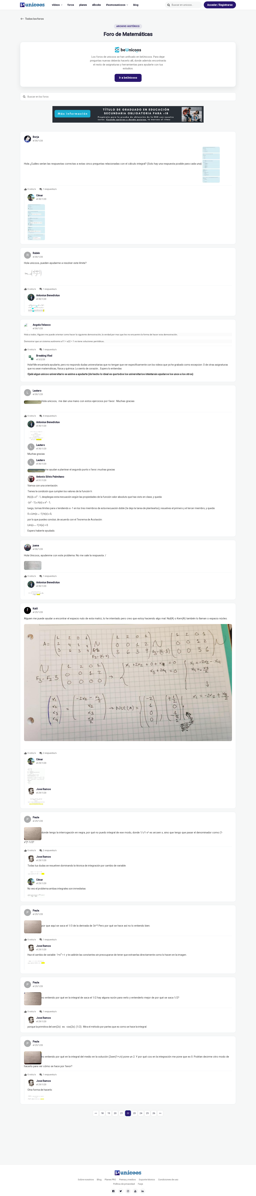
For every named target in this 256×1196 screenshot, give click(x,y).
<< (96, 1113)
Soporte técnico (147, 1179)
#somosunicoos (115, 4)
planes (83, 4)
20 (115, 1113)
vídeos (56, 4)
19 (108, 1113)
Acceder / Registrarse (219, 4)
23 (134, 1113)
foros (71, 4)
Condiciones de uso (168, 1179)
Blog (99, 1179)
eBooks (96, 4)
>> (160, 1113)
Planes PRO (110, 1179)
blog (135, 4)
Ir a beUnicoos (128, 77)
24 (141, 1113)
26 (154, 1113)
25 (147, 1113)
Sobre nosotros (86, 1179)
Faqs (140, 1184)
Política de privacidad (124, 1184)
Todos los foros (32, 19)
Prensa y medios (127, 1179)
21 (121, 1113)
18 (102, 1113)
